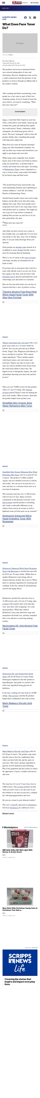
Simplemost (32, 804)
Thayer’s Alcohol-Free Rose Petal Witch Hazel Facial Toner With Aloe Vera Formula (19, 294)
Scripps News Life (9, 18)
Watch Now (34, 2)
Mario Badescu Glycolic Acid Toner (15, 751)
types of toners (30, 257)
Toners (4, 147)
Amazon (5, 337)
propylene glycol (8, 276)
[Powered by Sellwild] (35, 947)
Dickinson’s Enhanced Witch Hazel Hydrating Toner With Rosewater (17, 518)
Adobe (11, 55)
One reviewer (7, 502)
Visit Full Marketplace (31, 827)
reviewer (20, 786)
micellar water (21, 247)
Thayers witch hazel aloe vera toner (15, 342)
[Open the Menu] (3, 3)
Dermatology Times (11, 169)
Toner (4, 119)
